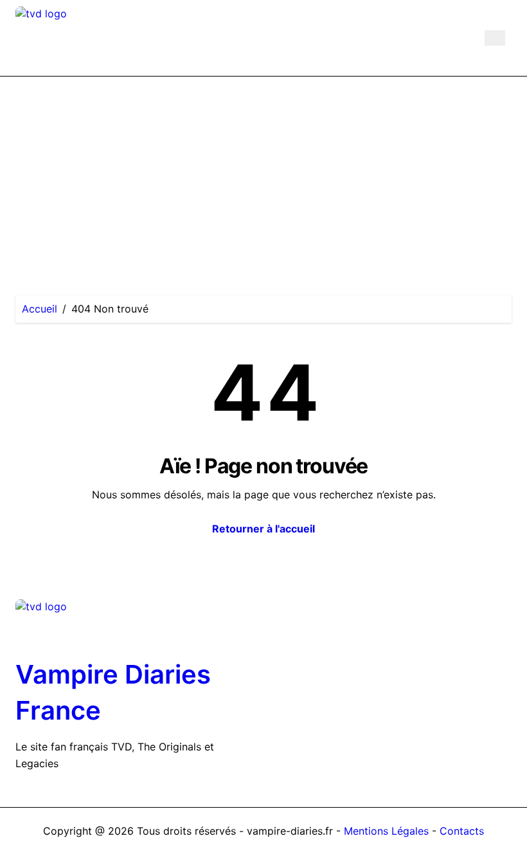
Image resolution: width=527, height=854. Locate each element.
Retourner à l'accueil (263, 528)
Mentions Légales (388, 830)
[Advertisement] (263, 173)
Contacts (462, 830)
